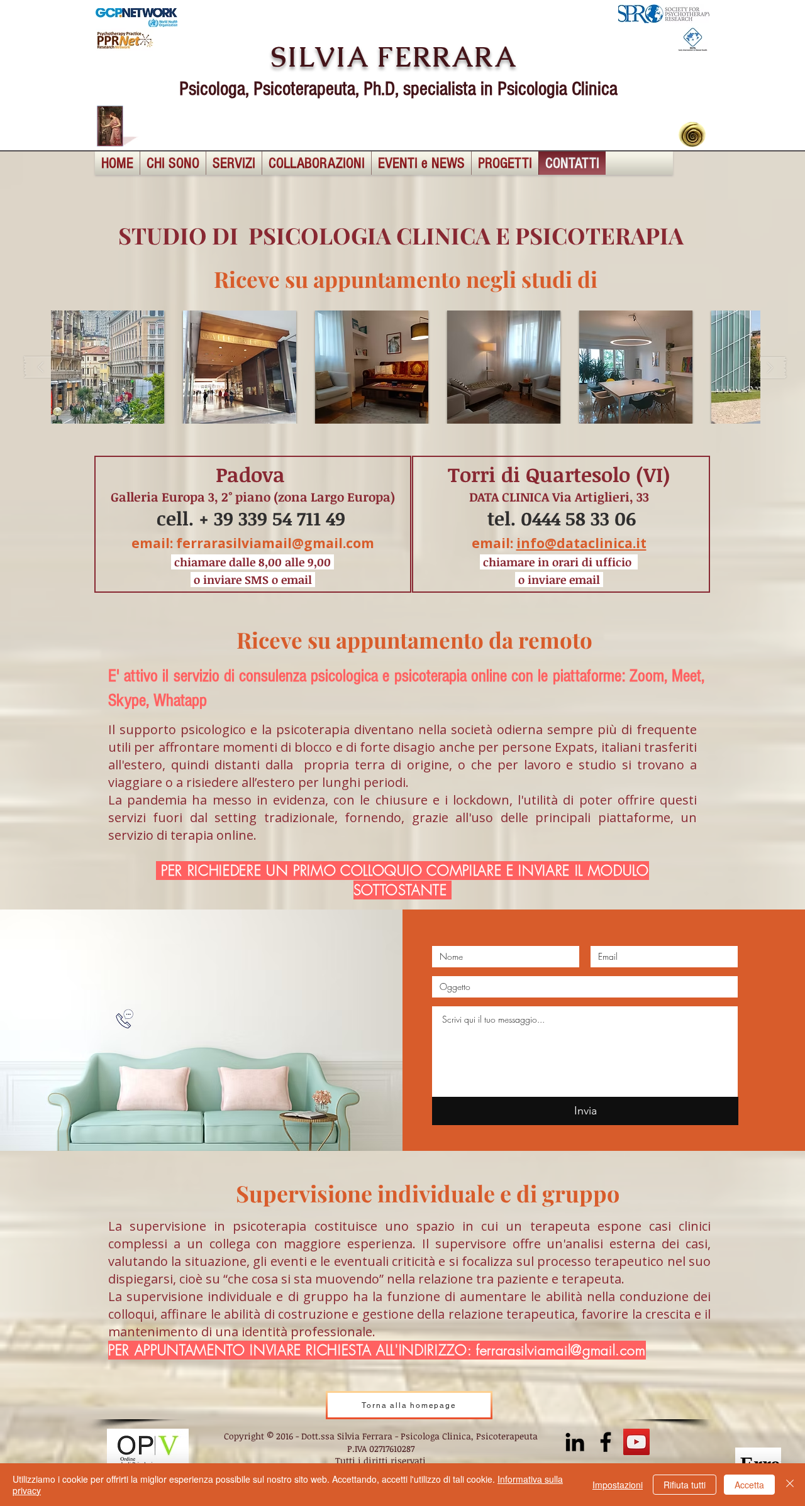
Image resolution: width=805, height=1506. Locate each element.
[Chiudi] (789, 1484)
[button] (107, 367)
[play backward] (46, 367)
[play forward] (765, 367)
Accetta (749, 1484)
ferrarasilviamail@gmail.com (275, 543)
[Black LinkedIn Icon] (575, 1442)
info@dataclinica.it (581, 543)
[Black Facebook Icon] (605, 1442)
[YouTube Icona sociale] (636, 1442)
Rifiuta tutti (684, 1484)
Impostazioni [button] (617, 1484)
